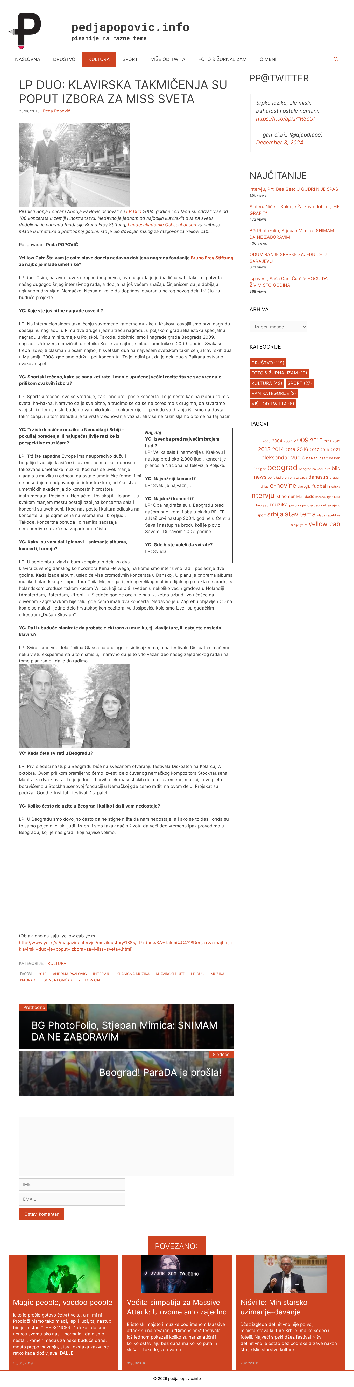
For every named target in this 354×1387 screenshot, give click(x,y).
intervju (101, 974)
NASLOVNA (27, 59)
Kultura (57, 963)
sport (261, 515)
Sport (295, 383)
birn (327, 469)
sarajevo (334, 505)
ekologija (304, 487)
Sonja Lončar (58, 980)
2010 (42, 974)
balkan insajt (317, 458)
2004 (277, 441)
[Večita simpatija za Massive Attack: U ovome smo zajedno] (177, 1290)
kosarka (320, 497)
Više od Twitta (269, 403)
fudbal (319, 486)
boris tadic (276, 477)
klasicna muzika (133, 974)
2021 (335, 449)
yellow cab (89, 980)
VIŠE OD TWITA (168, 59)
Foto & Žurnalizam (275, 373)
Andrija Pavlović (70, 974)
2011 (327, 441)
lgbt (330, 497)
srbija (275, 514)
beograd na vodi (311, 469)
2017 (314, 449)
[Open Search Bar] (336, 59)
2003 (267, 441)
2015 (290, 449)
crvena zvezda (296, 477)
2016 (302, 450)
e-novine (283, 486)
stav (292, 513)
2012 (336, 441)
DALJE (66, 1353)
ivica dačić (305, 496)
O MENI (268, 59)
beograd (282, 467)
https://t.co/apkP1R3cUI (285, 119)
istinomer (285, 496)
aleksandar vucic (283, 458)
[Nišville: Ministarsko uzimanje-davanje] (290, 1290)
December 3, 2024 (279, 142)
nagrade (28, 980)
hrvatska (333, 487)
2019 (324, 450)
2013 (264, 449)
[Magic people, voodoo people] (63, 1290)
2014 (278, 450)
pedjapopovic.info (130, 26)
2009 (301, 440)
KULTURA (99, 59)
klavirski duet (170, 974)
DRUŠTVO (64, 59)
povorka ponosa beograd (307, 505)
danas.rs (318, 477)
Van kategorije (270, 393)
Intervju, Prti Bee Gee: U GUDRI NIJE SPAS (294, 189)
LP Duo (133, 211)
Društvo (262, 362)
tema (308, 514)
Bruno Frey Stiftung (212, 257)
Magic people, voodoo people (62, 1302)
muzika (217, 974)
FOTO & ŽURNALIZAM (222, 59)
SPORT (130, 59)
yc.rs (303, 525)
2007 (288, 441)
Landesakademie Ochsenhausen (162, 224)
